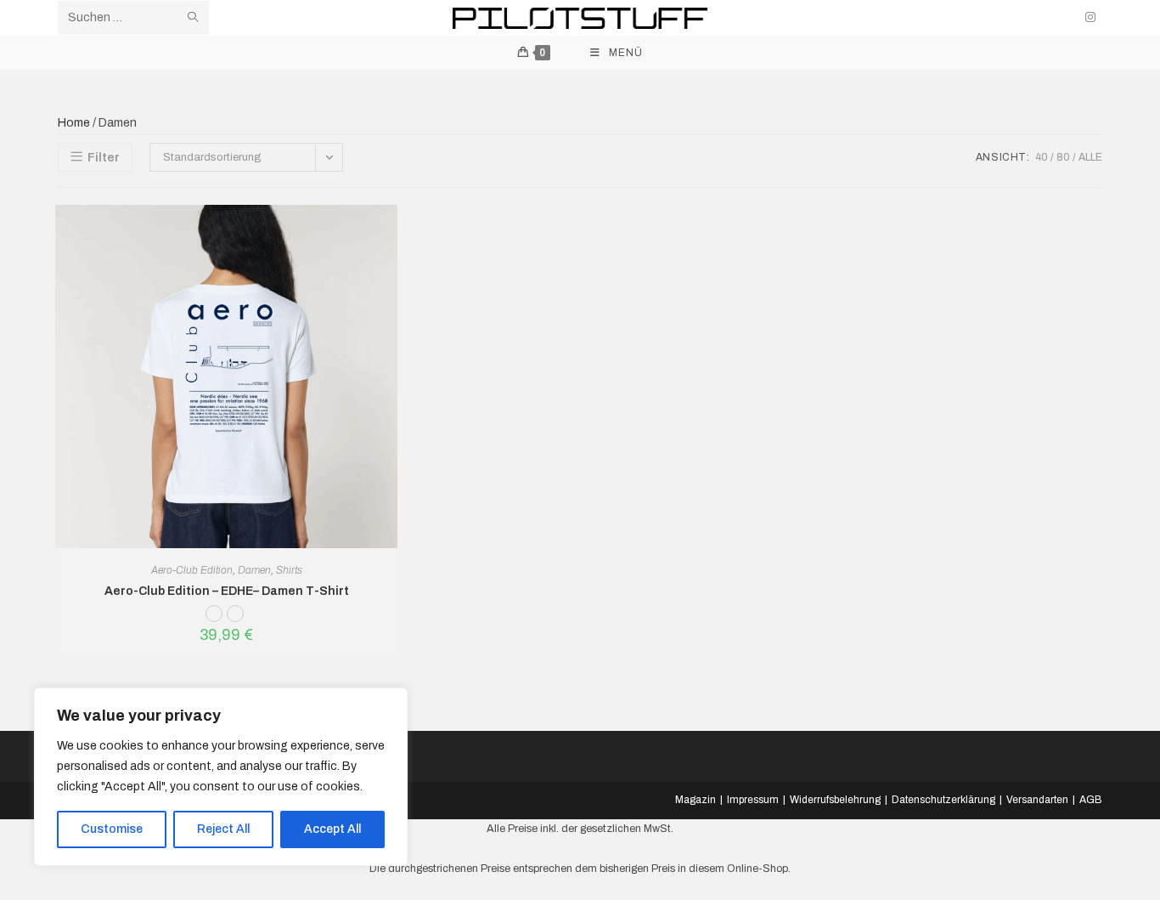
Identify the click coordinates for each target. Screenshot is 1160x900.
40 (1041, 157)
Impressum (753, 800)
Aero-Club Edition (192, 570)
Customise (112, 829)
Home (74, 122)
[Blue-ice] (216, 618)
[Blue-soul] (237, 618)
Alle (1090, 157)
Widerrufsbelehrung (835, 800)
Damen (254, 570)
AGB (1090, 800)
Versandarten (1037, 800)
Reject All (223, 829)
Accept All (332, 829)
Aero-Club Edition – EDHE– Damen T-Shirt (226, 591)
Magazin (695, 800)
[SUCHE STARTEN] (193, 18)
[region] (221, 777)
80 (1063, 157)
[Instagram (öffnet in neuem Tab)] (1090, 17)
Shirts (289, 570)
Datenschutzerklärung (943, 800)
